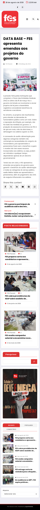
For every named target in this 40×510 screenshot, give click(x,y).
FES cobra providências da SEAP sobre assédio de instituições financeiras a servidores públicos (17, 297)
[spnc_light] (38, 19)
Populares (29, 425)
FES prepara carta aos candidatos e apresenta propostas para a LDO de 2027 (16, 258)
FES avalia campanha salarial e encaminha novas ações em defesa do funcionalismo (18, 336)
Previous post (9, 201)
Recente (11, 425)
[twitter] (11, 187)
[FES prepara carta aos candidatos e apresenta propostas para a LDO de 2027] (20, 242)
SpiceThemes (29, 506)
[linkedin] (17, 187)
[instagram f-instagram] (22, 7)
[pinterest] (28, 187)
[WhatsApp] (34, 187)
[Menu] (27, 19)
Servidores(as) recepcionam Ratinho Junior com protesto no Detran (18, 215)
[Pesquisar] (34, 361)
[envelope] (22, 187)
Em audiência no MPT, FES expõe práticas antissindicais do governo (25, 481)
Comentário (11, 429)
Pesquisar (11, 354)
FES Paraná (9, 64)
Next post (7, 211)
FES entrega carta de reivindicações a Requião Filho (25, 470)
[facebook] (5, 187)
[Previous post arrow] (35, 204)
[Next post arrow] (35, 214)
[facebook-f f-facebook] (17, 7)
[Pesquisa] (33, 19)
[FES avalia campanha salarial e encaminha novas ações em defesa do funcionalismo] (20, 320)
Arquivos (6, 490)
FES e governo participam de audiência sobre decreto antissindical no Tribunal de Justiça (17, 205)
